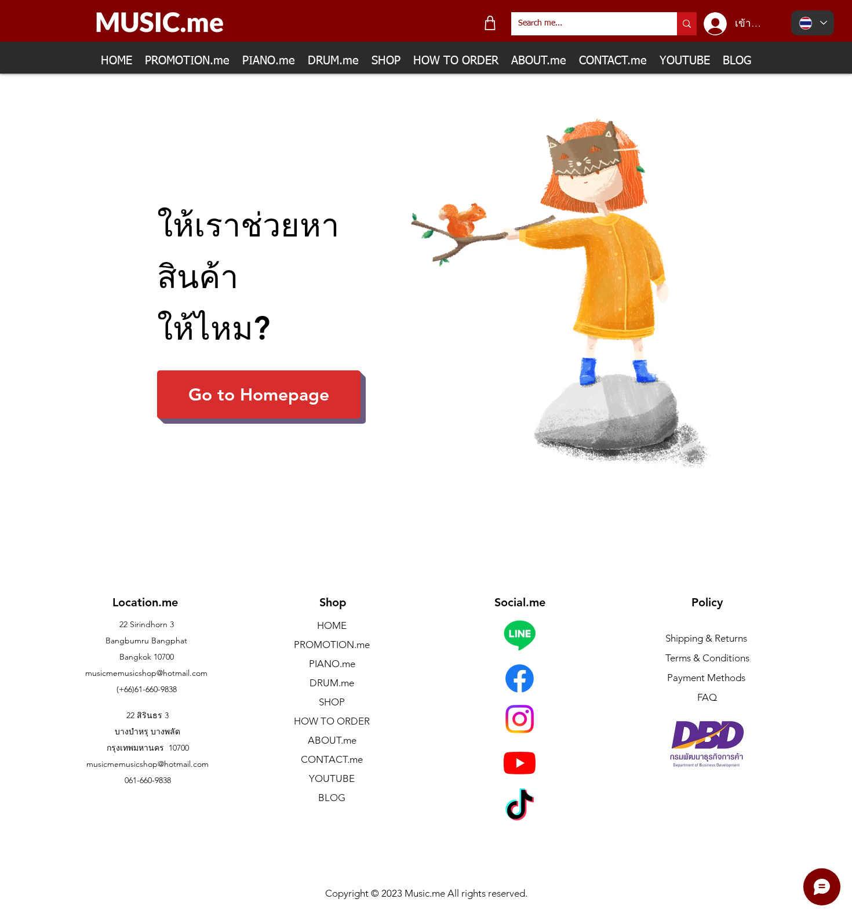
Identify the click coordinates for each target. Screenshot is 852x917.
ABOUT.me (332, 740)
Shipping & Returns (706, 638)
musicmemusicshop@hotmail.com (146, 673)
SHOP (332, 702)
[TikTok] (519, 807)
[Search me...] (687, 23)
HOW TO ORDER (332, 721)
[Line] (519, 635)
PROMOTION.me (332, 644)
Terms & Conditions (707, 658)
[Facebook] (519, 678)
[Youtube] (519, 762)
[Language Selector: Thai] (812, 22)
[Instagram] (519, 719)
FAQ (707, 697)
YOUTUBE (332, 778)
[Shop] (490, 23)
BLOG (331, 797)
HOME (332, 625)
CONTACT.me (332, 759)
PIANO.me (332, 663)
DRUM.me (332, 683)
